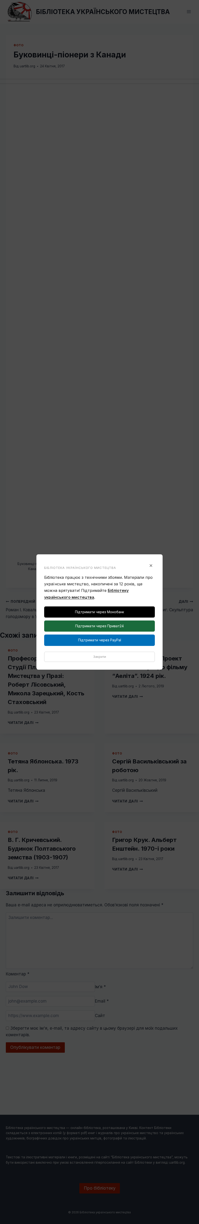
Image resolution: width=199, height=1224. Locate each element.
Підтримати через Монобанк (99, 612)
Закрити (99, 657)
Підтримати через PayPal (99, 640)
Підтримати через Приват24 (99, 626)
